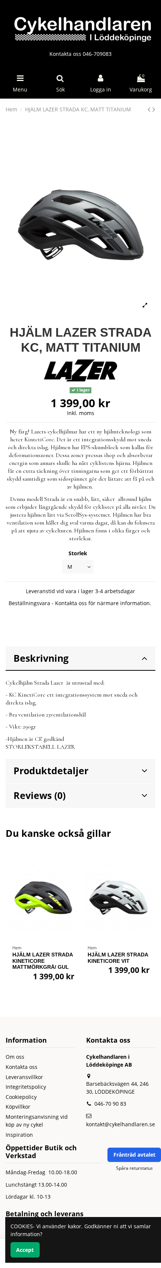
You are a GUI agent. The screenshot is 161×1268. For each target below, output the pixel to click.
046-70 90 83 (110, 1103)
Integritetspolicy (26, 1086)
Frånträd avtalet (134, 1154)
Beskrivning (41, 658)
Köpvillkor (18, 1106)
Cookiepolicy (21, 1096)
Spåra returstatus (134, 1168)
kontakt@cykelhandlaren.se (120, 1124)
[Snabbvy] (72, 877)
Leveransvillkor (24, 1077)
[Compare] (72, 864)
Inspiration (19, 1134)
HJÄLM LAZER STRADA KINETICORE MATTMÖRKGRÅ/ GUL (42, 961)
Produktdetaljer (50, 770)
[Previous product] (150, 109)
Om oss (15, 1056)
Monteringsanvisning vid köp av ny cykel (37, 1120)
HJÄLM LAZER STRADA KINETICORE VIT (118, 958)
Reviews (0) (39, 795)
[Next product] (153, 109)
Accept (25, 1249)
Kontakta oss (21, 1066)
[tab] (80, 658)
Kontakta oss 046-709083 (80, 53)
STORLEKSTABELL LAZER (40, 747)
